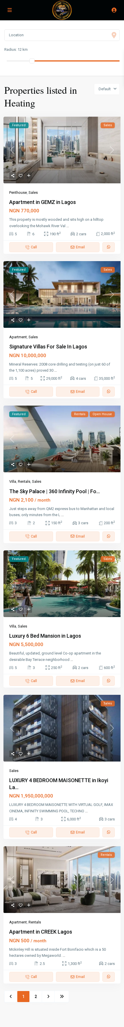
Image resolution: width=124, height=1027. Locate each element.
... (67, 226)
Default (105, 89)
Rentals (24, 481)
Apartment (18, 337)
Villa (12, 481)
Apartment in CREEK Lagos (40, 932)
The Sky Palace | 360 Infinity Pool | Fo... (54, 491)
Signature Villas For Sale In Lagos (48, 346)
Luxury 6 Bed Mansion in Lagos (45, 636)
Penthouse (18, 192)
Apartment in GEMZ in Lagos (42, 202)
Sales (33, 192)
